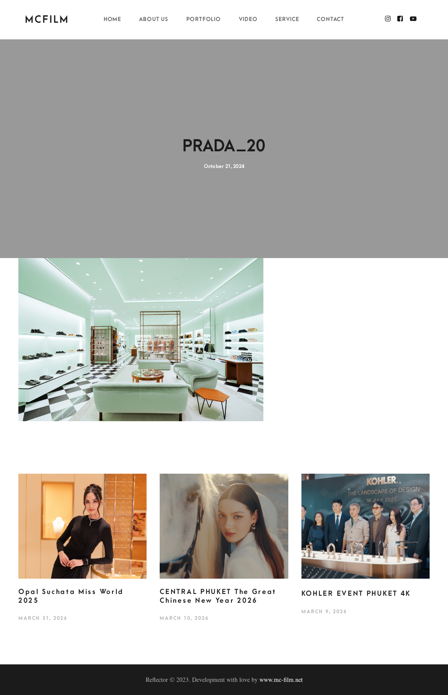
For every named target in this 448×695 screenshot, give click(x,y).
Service (287, 19)
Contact (330, 19)
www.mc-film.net (281, 679)
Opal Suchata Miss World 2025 (71, 596)
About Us (154, 19)
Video (248, 19)
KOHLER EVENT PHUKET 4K (356, 593)
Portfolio (203, 19)
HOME (113, 19)
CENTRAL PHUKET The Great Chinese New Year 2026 (218, 596)
